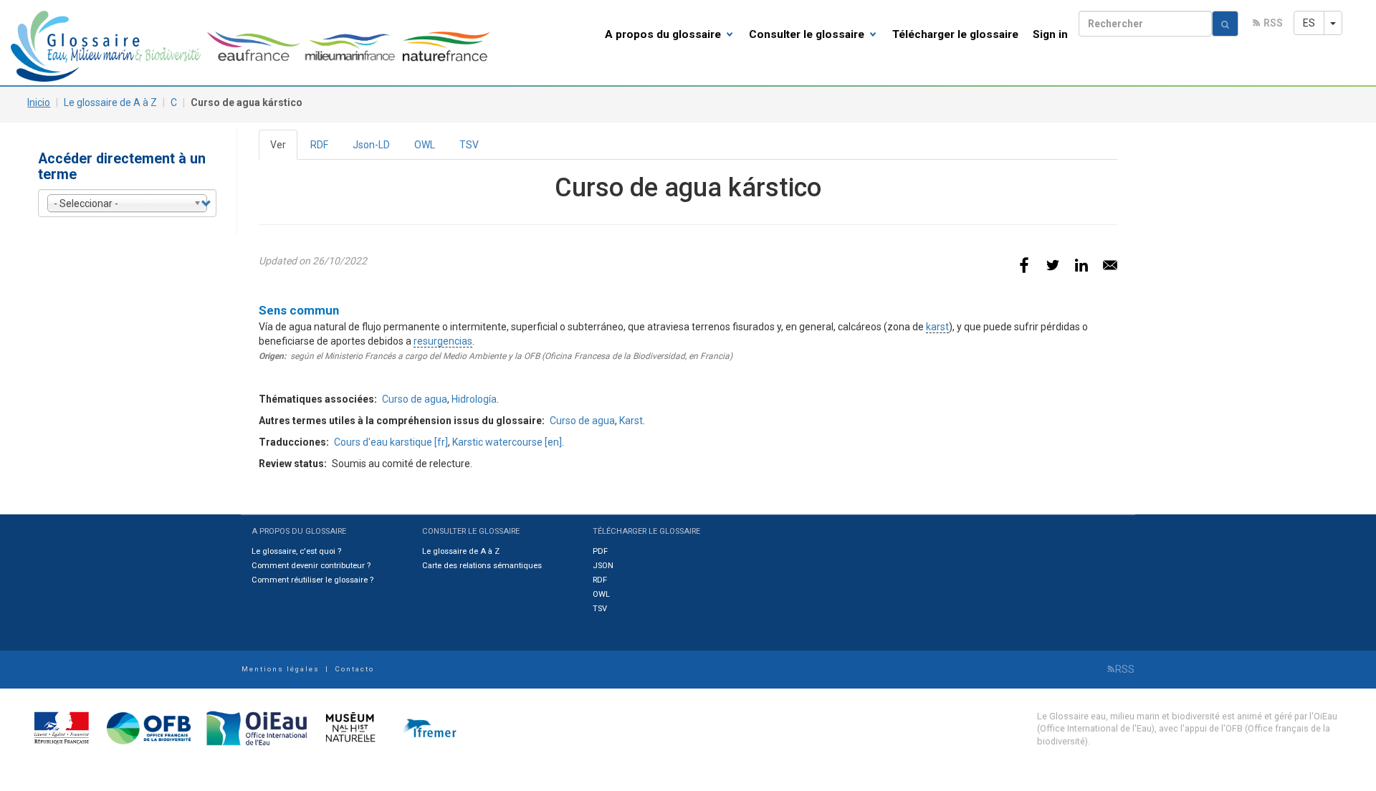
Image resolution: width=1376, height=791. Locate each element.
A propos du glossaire (664, 34)
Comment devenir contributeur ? (311, 565)
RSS (1273, 23)
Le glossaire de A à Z (110, 102)
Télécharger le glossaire (955, 34)
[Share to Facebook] (1024, 265)
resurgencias (443, 341)
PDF (600, 551)
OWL (424, 144)
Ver (283, 149)
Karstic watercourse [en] (507, 442)
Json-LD (371, 144)
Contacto (354, 669)
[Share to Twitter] (1052, 265)
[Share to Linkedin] (1081, 265)
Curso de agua (414, 399)
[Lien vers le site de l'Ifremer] (426, 727)
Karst (631, 420)
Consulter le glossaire (808, 34)
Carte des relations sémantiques (482, 565)
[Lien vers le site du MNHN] (347, 727)
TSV (469, 144)
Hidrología (474, 399)
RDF (319, 144)
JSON (603, 565)
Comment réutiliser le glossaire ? (312, 580)
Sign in (1050, 34)
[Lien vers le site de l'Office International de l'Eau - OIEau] (253, 727)
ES (1309, 23)
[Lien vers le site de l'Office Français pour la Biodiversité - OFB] (144, 727)
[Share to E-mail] (1110, 265)
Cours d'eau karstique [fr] (391, 442)
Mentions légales (281, 669)
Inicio (38, 102)
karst (937, 326)
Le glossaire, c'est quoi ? (296, 551)
